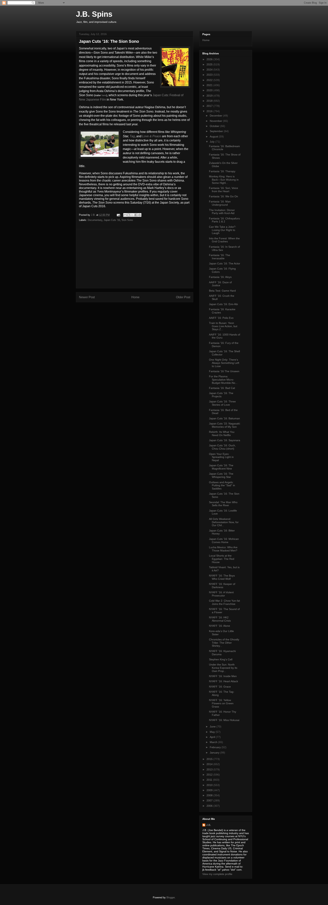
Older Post (183, 297)
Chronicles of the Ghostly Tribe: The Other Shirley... (224, 642)
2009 (210, 790)
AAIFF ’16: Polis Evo (221, 317)
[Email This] (125, 215)
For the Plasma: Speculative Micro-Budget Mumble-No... (223, 379)
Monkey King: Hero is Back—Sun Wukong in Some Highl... (224, 179)
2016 (210, 111)
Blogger (170, 897)
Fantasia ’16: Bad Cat (222, 387)
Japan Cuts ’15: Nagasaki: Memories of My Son (224, 425)
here (104, 95)
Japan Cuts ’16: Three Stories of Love (222, 403)
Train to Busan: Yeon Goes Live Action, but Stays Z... (223, 326)
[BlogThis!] (129, 215)
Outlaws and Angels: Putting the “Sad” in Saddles (222, 485)
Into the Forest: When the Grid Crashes (224, 240)
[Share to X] (132, 215)
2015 (210, 759)
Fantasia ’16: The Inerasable (219, 257)
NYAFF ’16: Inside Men (223, 676)
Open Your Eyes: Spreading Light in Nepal (221, 457)
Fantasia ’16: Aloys (220, 276)
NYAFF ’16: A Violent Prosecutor (221, 594)
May (213, 731)
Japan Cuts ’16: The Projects (221, 395)
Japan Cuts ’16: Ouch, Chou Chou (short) (222, 447)
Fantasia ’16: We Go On (223, 196)
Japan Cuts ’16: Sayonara (224, 440)
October (215, 126)
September (217, 131)
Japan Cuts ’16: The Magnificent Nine (221, 467)
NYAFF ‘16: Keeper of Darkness (222, 585)
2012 (210, 774)
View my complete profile (217, 874)
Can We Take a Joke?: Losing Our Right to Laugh (222, 230)
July (212, 141)
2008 (210, 795)
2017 (210, 105)
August (214, 136)
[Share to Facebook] (136, 215)
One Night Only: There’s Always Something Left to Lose (224, 363)
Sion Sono (127, 220)
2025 (210, 64)
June (213, 726)
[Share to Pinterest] (139, 215)
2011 (210, 779)
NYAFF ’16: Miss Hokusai (224, 720)
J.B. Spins (94, 14)
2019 (210, 95)
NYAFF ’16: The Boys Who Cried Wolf (222, 577)
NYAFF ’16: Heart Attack (223, 681)
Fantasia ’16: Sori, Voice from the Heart (223, 189)
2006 (210, 805)
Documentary (95, 220)
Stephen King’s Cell (220, 659)
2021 (210, 85)
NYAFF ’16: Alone (219, 625)
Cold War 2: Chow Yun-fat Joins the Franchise (224, 602)
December (216, 115)
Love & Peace (151, 136)
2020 (210, 90)
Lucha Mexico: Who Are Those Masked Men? (223, 549)
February (216, 747)
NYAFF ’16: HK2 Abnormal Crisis (220, 619)
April (213, 736)
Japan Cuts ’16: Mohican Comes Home (224, 540)
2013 (210, 769)
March (214, 742)
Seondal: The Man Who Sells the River (223, 504)
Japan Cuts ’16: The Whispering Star (221, 475)
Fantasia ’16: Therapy (222, 171)
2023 (210, 74)
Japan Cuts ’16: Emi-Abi (223, 304)
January (215, 752)
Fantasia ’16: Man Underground (220, 203)
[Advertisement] (134, 258)
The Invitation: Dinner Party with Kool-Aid (222, 212)
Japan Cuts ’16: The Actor (224, 263)
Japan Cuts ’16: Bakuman (224, 418)
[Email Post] (118, 214)
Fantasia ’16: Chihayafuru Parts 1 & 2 (224, 220)
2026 (210, 59)
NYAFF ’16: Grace (220, 686)
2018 (210, 100)
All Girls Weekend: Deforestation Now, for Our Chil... (224, 522)
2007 (210, 800)
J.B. (208, 824)
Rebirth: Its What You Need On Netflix (221, 433)
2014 (210, 764)
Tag (132, 136)
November (216, 120)
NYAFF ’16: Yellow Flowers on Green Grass (221, 703)
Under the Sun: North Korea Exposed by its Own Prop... (223, 668)
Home (135, 297)
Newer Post (87, 297)
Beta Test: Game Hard (222, 290)
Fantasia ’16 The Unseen (224, 371)
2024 (210, 69)
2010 (210, 785)
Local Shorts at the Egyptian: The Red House (221, 559)
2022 (210, 80)
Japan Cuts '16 (112, 220)
